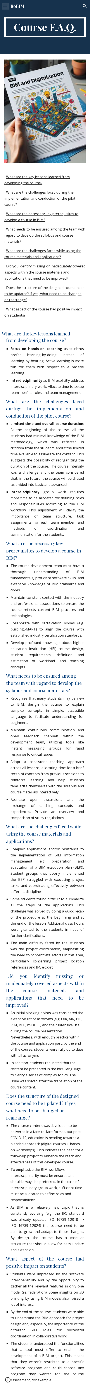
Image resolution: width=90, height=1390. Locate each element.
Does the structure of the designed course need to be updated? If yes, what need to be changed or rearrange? (44, 293)
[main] (45, 27)
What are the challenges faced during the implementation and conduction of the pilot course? (39, 198)
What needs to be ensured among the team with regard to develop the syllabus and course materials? (44, 235)
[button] (5, 6)
